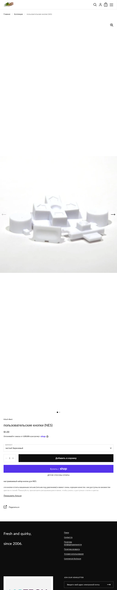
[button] (113, 214)
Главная (7, 14)
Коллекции (18, 14)
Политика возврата (72, 549)
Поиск (66, 532)
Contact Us (68, 537)
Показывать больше (13, 496)
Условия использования (74, 554)
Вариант (9, 445)
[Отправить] (109, 584)
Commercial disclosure (72, 559)
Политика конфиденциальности (73, 543)
